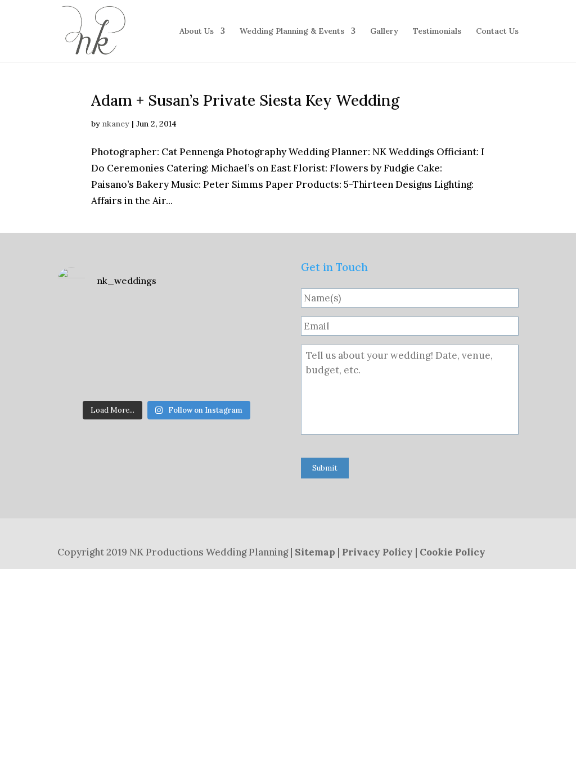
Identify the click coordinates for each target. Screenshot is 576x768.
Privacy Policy (377, 552)
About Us (196, 31)
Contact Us (497, 31)
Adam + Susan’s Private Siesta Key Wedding (245, 100)
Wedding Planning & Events (292, 31)
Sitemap (315, 552)
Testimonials (437, 31)
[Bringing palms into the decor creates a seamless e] (166, 372)
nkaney (115, 124)
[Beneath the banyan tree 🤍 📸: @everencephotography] (240, 372)
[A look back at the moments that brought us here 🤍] (240, 328)
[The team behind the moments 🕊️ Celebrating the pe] (166, 328)
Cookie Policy (452, 552)
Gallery (384, 31)
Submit (325, 468)
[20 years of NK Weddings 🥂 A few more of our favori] (91, 328)
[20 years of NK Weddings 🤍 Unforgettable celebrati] (91, 372)
